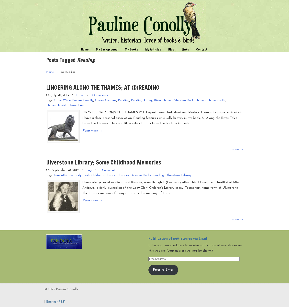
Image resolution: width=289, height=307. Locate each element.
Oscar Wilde (62, 100)
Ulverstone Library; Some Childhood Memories (103, 162)
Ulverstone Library (179, 175)
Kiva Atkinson (63, 175)
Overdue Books (141, 175)
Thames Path (216, 100)
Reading (123, 100)
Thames (200, 100)
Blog (89, 170)
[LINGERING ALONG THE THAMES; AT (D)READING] (63, 126)
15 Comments (107, 170)
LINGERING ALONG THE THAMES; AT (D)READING (102, 87)
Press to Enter (163, 269)
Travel (80, 95)
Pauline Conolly (144, 22)
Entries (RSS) (55, 301)
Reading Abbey (142, 100)
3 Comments (99, 95)
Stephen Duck (184, 100)
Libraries (123, 175)
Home (50, 72)
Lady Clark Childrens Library (95, 175)
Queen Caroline (105, 100)
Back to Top (237, 150)
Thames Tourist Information (65, 105)
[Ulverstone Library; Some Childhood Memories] (63, 196)
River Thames (163, 100)
